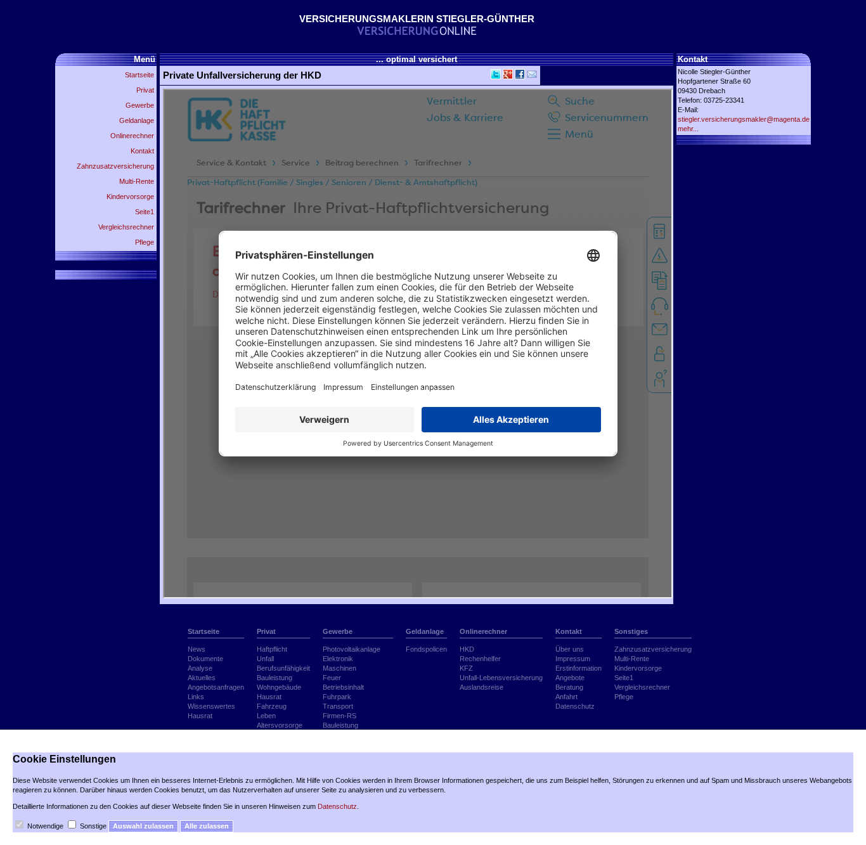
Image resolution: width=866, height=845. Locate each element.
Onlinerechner (132, 135)
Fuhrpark (337, 696)
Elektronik (338, 658)
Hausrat (200, 715)
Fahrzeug (272, 706)
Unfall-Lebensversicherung (501, 677)
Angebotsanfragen (216, 687)
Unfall (265, 658)
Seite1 (144, 212)
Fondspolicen (426, 649)
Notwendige (45, 826)
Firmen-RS (339, 715)
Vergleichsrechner (126, 227)
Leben (266, 715)
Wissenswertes (211, 706)
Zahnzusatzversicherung (115, 166)
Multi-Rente (136, 181)
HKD (467, 649)
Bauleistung (274, 677)
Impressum (572, 658)
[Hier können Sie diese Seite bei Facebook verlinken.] (519, 77)
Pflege (144, 242)
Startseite (139, 75)
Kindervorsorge (130, 196)
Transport (338, 706)
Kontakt (142, 151)
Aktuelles (202, 677)
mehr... (688, 128)
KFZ (466, 668)
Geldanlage (136, 120)
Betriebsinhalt (343, 687)
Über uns (569, 649)
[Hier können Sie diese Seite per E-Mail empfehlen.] (531, 77)
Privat (145, 90)
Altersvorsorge (279, 725)
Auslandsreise (481, 687)
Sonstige (93, 826)
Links (196, 696)
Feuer (332, 677)
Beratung (569, 687)
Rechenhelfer (480, 658)
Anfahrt (566, 696)
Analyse (200, 668)
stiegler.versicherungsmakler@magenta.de (744, 119)
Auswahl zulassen (143, 826)
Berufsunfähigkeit (283, 668)
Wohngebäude (279, 687)
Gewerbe (140, 105)
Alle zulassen (206, 826)
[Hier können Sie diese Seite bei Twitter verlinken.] (495, 77)
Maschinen (339, 668)
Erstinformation (578, 668)
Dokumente (205, 658)
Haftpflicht (272, 649)
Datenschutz (575, 706)
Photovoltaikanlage (351, 649)
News (196, 649)
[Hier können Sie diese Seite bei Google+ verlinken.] (507, 77)
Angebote (570, 677)
